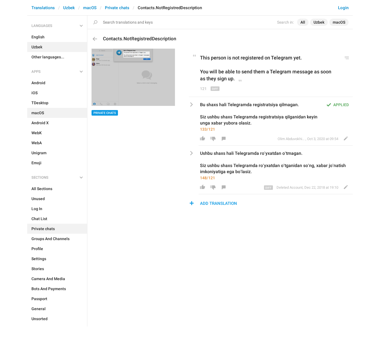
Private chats (117, 7)
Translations (43, 7)
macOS (90, 7)
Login (343, 7)
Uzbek (69, 7)
